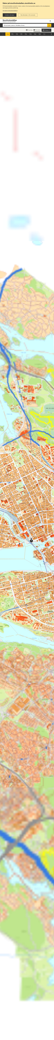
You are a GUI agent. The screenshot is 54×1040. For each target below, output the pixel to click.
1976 (17, 34)
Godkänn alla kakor (9, 15)
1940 (40, 34)
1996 (12, 34)
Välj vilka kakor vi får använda (27, 15)
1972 (21, 34)
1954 (30, 34)
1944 (35, 34)
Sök (49, 25)
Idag (8, 34)
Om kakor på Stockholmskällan (10, 10)
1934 (44, 34)
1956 (26, 34)
